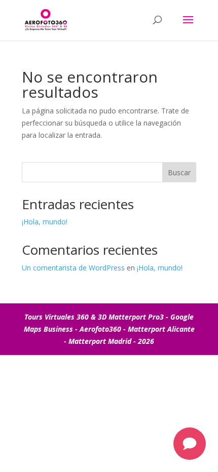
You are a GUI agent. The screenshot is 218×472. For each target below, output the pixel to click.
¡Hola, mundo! (44, 221)
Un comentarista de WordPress (73, 267)
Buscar (179, 172)
